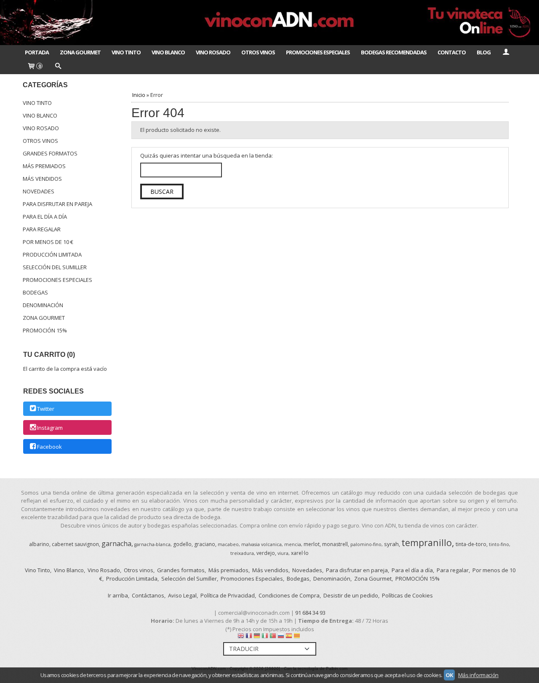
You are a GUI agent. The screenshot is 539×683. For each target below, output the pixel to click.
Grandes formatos (50, 153)
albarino (39, 544)
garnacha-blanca (152, 544)
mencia (292, 544)
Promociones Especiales (318, 52)
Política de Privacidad (227, 595)
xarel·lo (300, 553)
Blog (484, 52)
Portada (37, 52)
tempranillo (426, 542)
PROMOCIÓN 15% (45, 330)
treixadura (242, 553)
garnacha (116, 543)
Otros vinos (40, 141)
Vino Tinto (126, 52)
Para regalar (42, 229)
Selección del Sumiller (55, 267)
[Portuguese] (273, 637)
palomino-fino (366, 544)
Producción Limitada (52, 254)
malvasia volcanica (261, 544)
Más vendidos (42, 178)
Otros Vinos (258, 52)
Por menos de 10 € (48, 242)
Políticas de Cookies (407, 595)
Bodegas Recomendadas (394, 52)
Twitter (45, 409)
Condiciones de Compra (289, 595)
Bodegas (35, 292)
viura (283, 553)
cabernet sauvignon (75, 544)
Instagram (50, 427)
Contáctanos (148, 595)
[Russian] (281, 637)
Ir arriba (118, 595)
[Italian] (264, 637)
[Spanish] (289, 637)
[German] (256, 637)
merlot (312, 544)
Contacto (452, 52)
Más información (478, 675)
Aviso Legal (182, 595)
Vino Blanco (168, 52)
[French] (248, 637)
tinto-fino (499, 544)
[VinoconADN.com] (269, 22)
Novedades (38, 191)
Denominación (43, 305)
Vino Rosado (213, 52)
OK (449, 675)
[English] (240, 637)
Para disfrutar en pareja (57, 204)
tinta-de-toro (471, 544)
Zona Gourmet (80, 52)
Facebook (49, 446)
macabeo (228, 544)
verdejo (265, 553)
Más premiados (44, 166)
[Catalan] (298, 637)
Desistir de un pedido (350, 595)
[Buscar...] (57, 66)
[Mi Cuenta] (505, 52)
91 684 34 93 (310, 612)
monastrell (335, 544)
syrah (391, 544)
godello (182, 544)
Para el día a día (45, 216)
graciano (204, 544)
